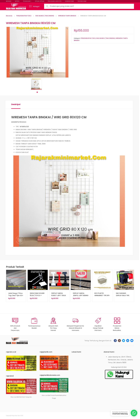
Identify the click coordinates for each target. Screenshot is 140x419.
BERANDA (8, 1)
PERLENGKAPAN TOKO (23, 16)
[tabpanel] (37, 84)
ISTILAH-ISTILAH (39, 1)
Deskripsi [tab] (15, 104)
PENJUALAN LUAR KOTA (54, 1)
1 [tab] (37, 92)
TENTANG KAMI (82, 1)
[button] (66, 28)
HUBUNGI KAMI (69, 1)
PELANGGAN (26, 1)
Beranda (9, 16)
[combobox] (89, 6)
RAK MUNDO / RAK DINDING (45, 16)
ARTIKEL (17, 1)
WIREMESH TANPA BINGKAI (67, 16)
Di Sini (124, 367)
